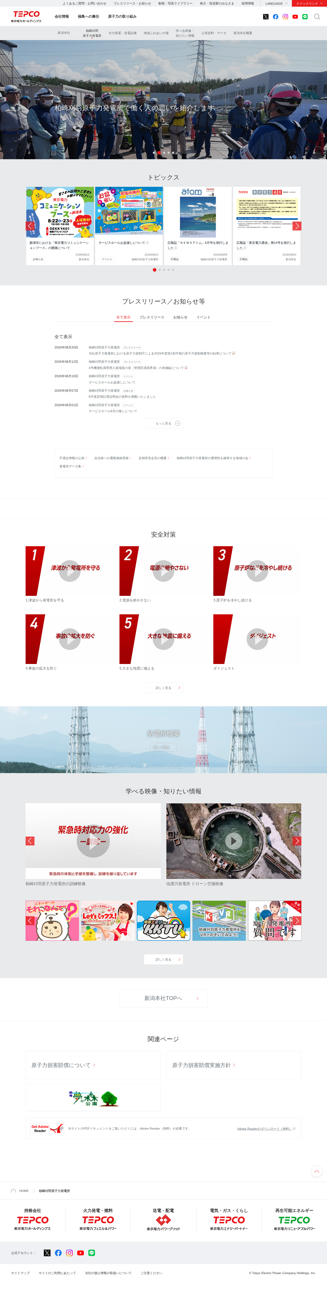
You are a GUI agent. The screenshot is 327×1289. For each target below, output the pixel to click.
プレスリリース (151, 317)
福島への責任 (88, 16)
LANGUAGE (274, 3)
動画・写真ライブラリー (175, 3)
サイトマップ (20, 1273)
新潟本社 (64, 33)
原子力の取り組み (122, 16)
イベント (203, 317)
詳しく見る (163, 688)
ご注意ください (151, 1273)
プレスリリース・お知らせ (132, 3)
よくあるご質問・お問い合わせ (84, 3)
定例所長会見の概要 (153, 458)
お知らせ (180, 317)
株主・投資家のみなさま (217, 3)
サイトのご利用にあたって (57, 1273)
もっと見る (163, 423)
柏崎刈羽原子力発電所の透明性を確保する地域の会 (212, 458)
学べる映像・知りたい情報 (185, 33)
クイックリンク (307, 3)
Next (297, 226)
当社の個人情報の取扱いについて (108, 1273)
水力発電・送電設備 (123, 33)
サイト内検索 (317, 17)
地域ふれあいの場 (156, 33)
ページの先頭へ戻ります (317, 1171)
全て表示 (123, 317)
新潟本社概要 (243, 33)
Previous (30, 841)
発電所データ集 (70, 466)
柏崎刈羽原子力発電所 (92, 33)
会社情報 (62, 16)
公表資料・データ (214, 33)
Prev (30, 226)
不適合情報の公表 (71, 458)
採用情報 (248, 3)
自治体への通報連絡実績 (111, 458)
